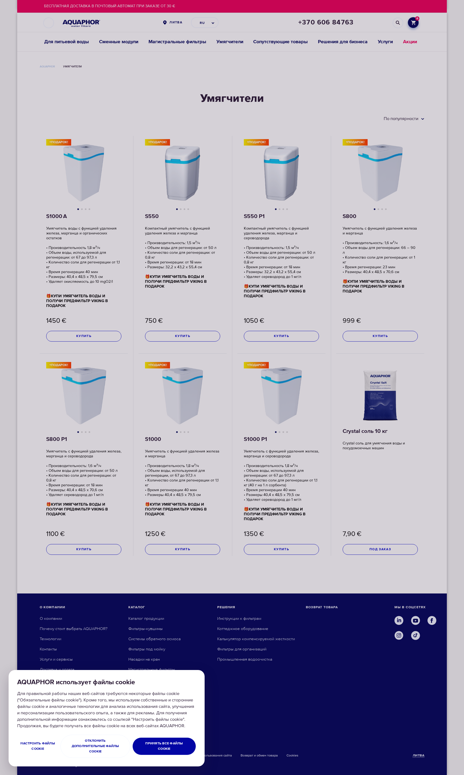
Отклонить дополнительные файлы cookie (95, 746)
